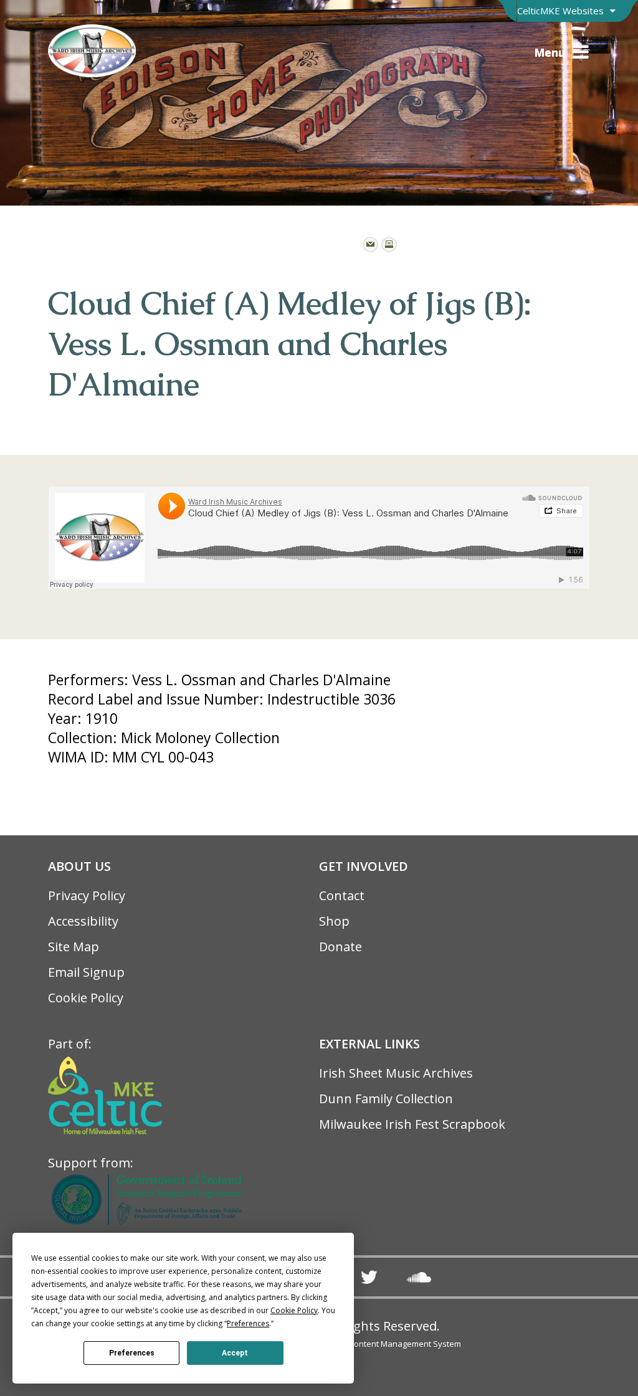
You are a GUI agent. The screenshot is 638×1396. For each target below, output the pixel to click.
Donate (340, 946)
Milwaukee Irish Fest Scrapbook (412, 1124)
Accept (235, 1353)
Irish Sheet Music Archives (396, 1073)
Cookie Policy (85, 997)
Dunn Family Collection (386, 1098)
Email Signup (86, 972)
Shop (334, 921)
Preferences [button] (248, 1323)
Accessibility (83, 921)
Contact (341, 895)
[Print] (389, 244)
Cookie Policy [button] (294, 1310)
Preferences (132, 1353)
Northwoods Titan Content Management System (370, 1343)
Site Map (73, 946)
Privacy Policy (86, 895)
